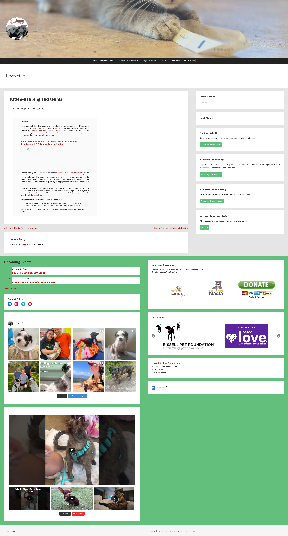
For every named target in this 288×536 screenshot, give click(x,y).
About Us (162, 61)
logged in (24, 244)
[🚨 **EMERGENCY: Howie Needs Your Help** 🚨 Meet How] (55, 376)
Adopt (120, 61)
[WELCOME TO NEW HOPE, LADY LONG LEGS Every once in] (88, 344)
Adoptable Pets (106, 61)
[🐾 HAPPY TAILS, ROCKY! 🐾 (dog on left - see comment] (23, 376)
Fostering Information (210, 174)
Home (95, 61)
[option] (175, 290)
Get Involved (132, 61)
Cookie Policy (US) (10, 531)
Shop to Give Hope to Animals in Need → (171, 228)
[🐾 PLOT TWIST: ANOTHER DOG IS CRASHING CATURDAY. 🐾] (120, 376)
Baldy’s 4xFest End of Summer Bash (33, 282)
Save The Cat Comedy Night (28, 273)
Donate (204, 227)
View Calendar (10, 288)
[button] (153, 336)
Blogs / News (148, 61)
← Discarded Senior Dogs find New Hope (21, 228)
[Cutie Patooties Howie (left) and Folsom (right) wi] (120, 344)
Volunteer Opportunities (211, 201)
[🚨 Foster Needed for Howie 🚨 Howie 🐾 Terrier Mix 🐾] (23, 344)
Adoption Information (210, 144)
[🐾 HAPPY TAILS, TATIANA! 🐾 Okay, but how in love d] (55, 344)
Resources (175, 61)
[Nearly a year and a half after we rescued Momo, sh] (88, 376)
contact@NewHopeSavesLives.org (166, 363)
